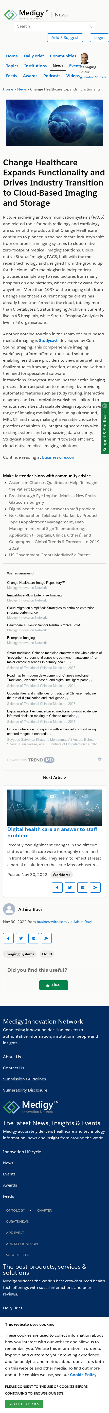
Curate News (17, 1221)
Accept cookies (24, 1404)
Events (9, 1174)
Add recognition (22, 1244)
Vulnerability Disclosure (25, 1090)
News (8, 1163)
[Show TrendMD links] (100, 759)
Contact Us (13, 1068)
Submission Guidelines (24, 1079)
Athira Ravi (30, 909)
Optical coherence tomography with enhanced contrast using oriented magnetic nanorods (51, 731)
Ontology (15, 1210)
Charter (44, 1210)
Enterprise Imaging (21, 638)
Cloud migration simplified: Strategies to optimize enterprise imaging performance (51, 610)
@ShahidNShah (92, 77)
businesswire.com (52, 921)
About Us (12, 1056)
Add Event (15, 1233)
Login (99, 37)
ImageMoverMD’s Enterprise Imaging (34, 595)
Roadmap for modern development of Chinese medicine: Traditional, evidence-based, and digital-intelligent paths (48, 678)
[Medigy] (26, 14)
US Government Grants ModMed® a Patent (49, 555)
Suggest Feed (17, 1255)
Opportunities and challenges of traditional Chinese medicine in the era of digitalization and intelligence (53, 695)
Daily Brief (12, 1308)
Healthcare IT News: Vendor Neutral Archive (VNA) (44, 625)
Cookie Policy (83, 1374)
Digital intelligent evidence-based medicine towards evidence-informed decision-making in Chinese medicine (52, 713)
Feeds (8, 1196)
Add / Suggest (65, 37)
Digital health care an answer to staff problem (52, 509)
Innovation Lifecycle (22, 1151)
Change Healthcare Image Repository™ (36, 583)
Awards (10, 1185)
